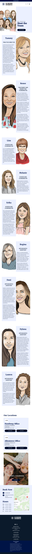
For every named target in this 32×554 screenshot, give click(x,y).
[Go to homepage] (13, 4)
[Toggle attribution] (28, 509)
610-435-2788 (7, 444)
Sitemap (16, 542)
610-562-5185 (7, 426)
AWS (25, 509)
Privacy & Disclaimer (16, 541)
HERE (27, 509)
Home (18, 21)
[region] (21, 499)
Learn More (10, 430)
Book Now (22, 430)
